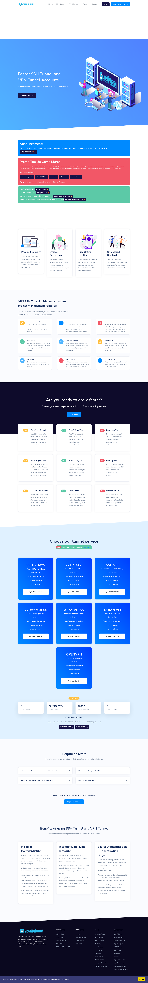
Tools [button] (85, 4)
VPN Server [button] (73, 4)
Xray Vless (79, 944)
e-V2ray (116, 957)
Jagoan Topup (118, 944)
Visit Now (86, 547)
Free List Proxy (99, 940)
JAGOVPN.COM (81, 727)
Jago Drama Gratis (119, 960)
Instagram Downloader (102, 963)
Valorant (64, 177)
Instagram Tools (100, 934)
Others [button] (94, 4)
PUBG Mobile (41, 177)
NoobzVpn (117, 953)
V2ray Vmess (80, 940)
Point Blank (76, 177)
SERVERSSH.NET (65, 727)
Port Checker (99, 947)
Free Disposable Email (121, 969)
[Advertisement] (74, 23)
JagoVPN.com (118, 934)
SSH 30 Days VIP (61, 940)
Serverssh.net (118, 937)
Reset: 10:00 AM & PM (120, 4)
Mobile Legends (27, 177)
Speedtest (98, 953)
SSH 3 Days (60, 934)
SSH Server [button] (60, 4)
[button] (45, 771)
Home (50, 4)
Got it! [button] (141, 979)
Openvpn (78, 934)
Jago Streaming (119, 963)
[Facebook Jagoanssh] (20, 951)
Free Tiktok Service (120, 966)
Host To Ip (98, 944)
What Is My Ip (99, 957)
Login (105, 4)
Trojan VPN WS (81, 937)
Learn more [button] (65, 979)
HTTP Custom (118, 947)
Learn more (74, 414)
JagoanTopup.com (60, 182)
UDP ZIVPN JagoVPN (63, 947)
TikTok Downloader (101, 966)
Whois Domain (99, 960)
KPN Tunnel (117, 950)
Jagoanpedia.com (119, 940)
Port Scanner (99, 950)
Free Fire (53, 177)
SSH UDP (59, 944)
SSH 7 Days (60, 937)
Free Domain (99, 937)
